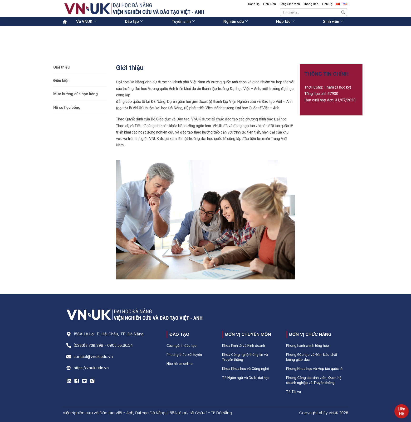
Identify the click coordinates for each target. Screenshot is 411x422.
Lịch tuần (269, 4)
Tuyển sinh (181, 21)
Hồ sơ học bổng (66, 107)
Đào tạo (132, 21)
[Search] (343, 12)
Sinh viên (331, 21)
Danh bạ (253, 4)
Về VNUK (84, 21)
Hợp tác (283, 21)
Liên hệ (327, 4)
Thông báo (310, 4)
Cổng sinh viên (289, 4)
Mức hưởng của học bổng (75, 94)
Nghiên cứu (233, 21)
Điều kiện (61, 80)
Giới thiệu (61, 67)
